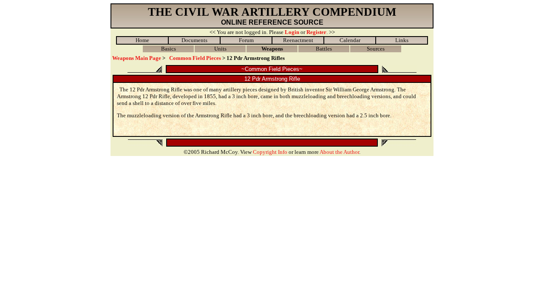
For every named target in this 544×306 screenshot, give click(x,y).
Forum (246, 40)
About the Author (339, 152)
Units (220, 48)
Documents (194, 40)
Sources (376, 48)
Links (401, 40)
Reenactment (298, 40)
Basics (168, 48)
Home (142, 40)
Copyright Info (270, 152)
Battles (324, 48)
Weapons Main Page (136, 58)
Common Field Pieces (195, 58)
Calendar (350, 40)
